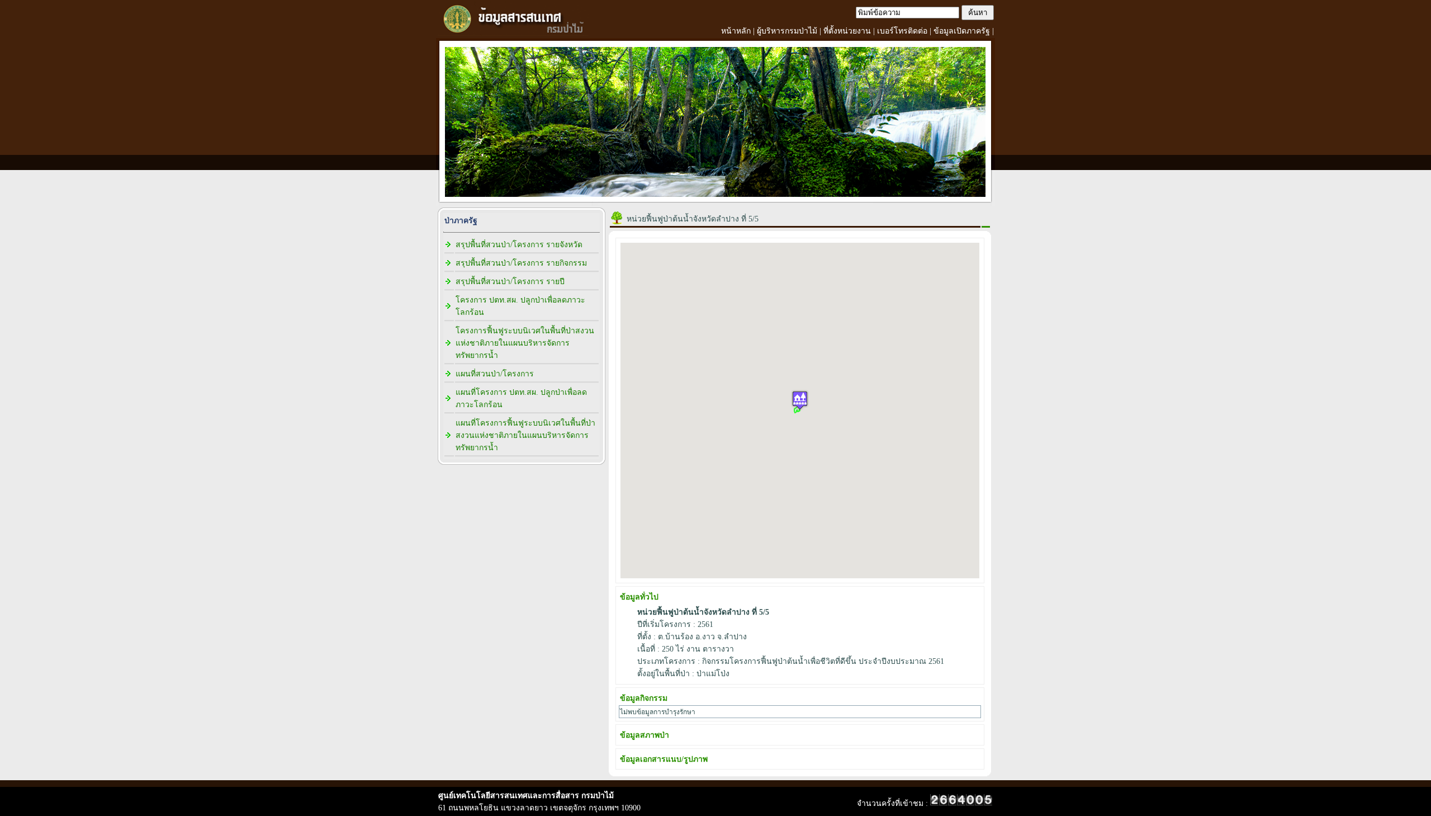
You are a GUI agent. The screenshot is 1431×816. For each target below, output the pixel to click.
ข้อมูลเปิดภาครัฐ (962, 31)
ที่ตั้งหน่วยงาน (847, 31)
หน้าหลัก (736, 31)
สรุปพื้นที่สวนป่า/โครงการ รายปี (510, 281)
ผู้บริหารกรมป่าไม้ (787, 31)
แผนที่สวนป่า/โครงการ (495, 374)
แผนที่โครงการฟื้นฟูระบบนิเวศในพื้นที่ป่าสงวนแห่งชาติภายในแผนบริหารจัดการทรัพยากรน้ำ (525, 435)
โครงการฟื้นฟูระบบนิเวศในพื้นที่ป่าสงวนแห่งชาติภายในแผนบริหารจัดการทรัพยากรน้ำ (525, 343)
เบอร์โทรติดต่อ (902, 31)
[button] (800, 400)
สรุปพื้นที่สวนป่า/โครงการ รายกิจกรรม (521, 263)
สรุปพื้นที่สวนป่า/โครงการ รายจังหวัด (519, 244)
